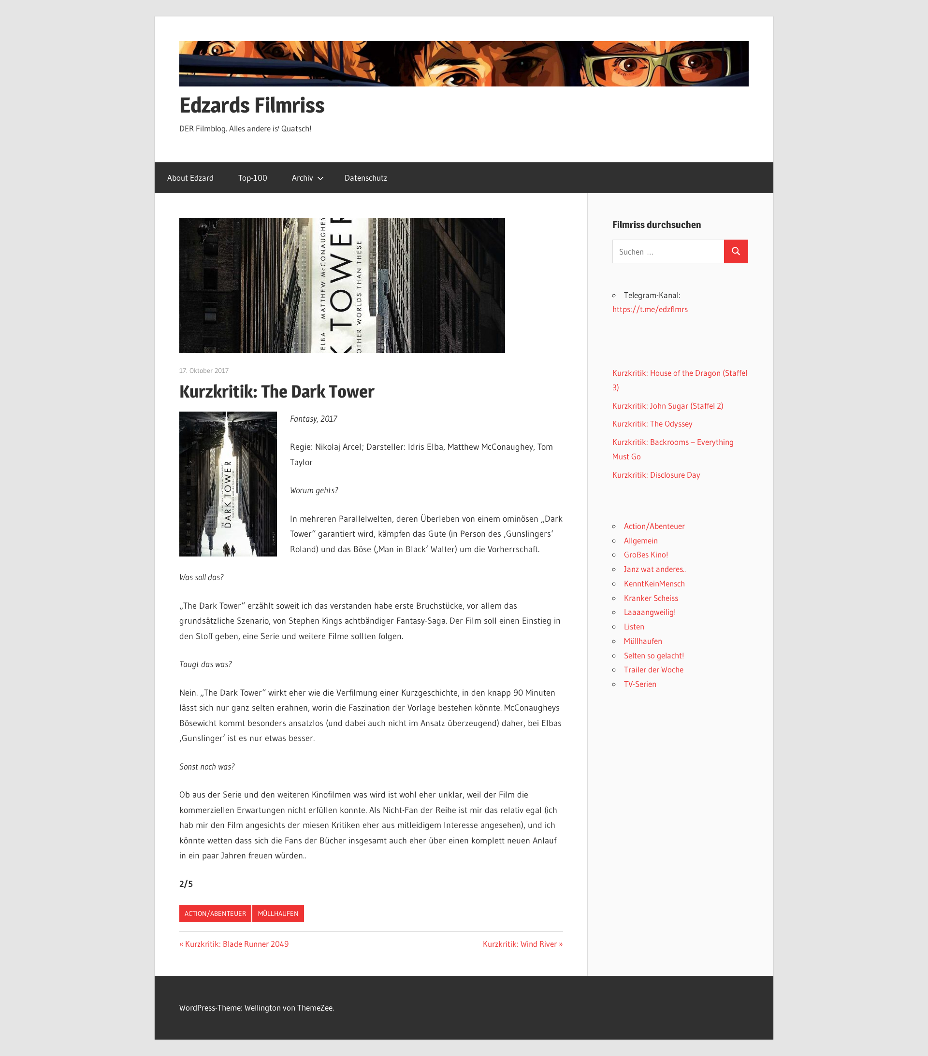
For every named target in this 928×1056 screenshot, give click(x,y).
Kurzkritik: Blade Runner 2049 (237, 944)
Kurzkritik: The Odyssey (652, 423)
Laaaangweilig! (650, 612)
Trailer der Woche (653, 669)
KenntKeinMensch (654, 583)
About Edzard (190, 177)
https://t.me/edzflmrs (650, 309)
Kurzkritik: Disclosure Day (656, 475)
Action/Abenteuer (215, 913)
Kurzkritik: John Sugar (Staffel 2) (668, 405)
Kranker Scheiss (651, 598)
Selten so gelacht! (654, 655)
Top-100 (252, 177)
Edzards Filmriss (252, 105)
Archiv (302, 177)
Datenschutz (366, 177)
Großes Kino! (646, 554)
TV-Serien (640, 684)
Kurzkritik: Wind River (520, 944)
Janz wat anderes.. (655, 569)
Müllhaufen (278, 913)
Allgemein (641, 540)
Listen (634, 626)
